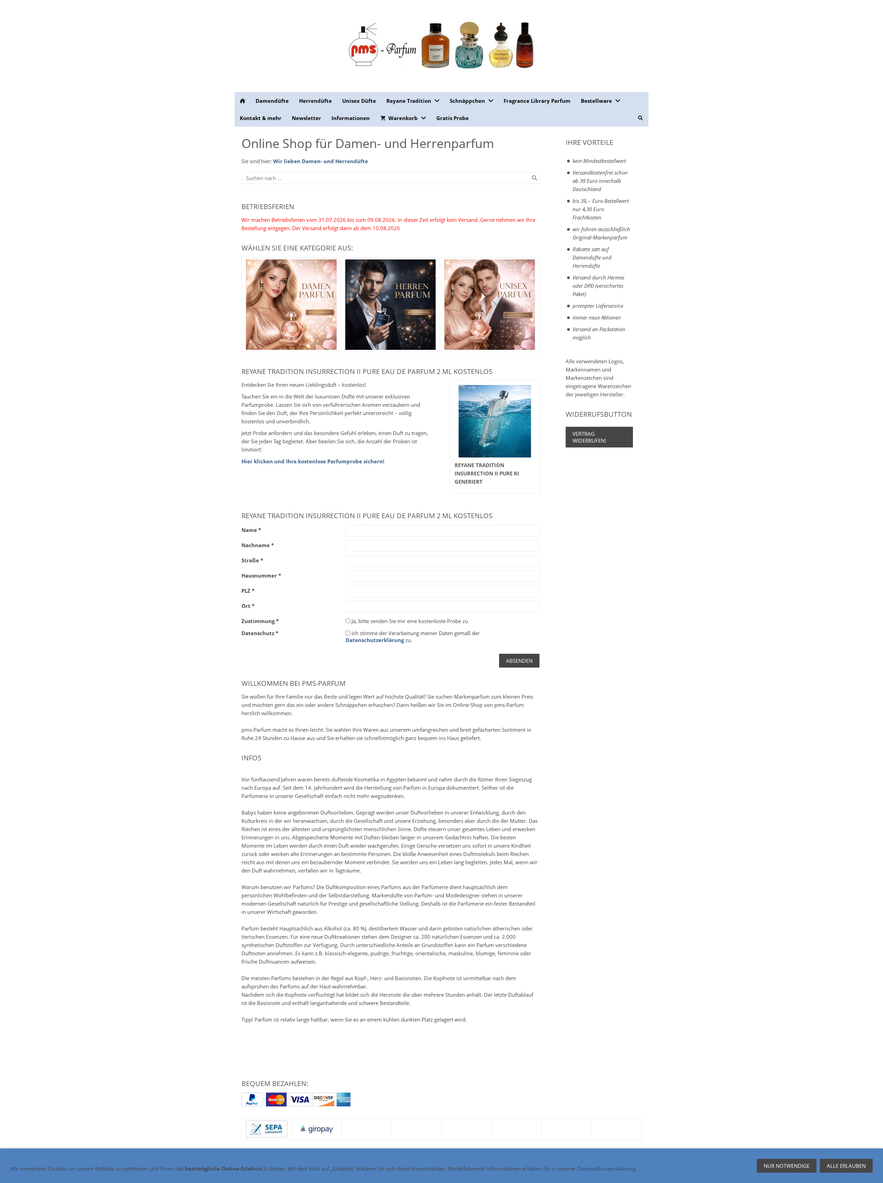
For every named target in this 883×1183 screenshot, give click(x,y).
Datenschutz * (259, 633)
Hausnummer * (261, 575)
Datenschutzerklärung (375, 640)
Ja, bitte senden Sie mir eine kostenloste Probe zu (409, 621)
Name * (251, 529)
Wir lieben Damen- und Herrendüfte (320, 161)
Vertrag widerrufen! (589, 437)
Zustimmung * (260, 621)
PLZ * (248, 590)
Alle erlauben (846, 1165)
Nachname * (257, 545)
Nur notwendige (787, 1165)
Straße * (252, 560)
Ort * (248, 605)
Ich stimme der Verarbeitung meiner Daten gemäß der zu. (413, 636)
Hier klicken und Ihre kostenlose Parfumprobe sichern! (312, 461)
